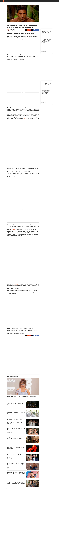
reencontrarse (16, 284)
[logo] (3, 1)
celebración (17, 225)
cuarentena (14, 229)
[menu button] (57, 1)
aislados (25, 118)
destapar (9, 292)
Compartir (37, 29)
